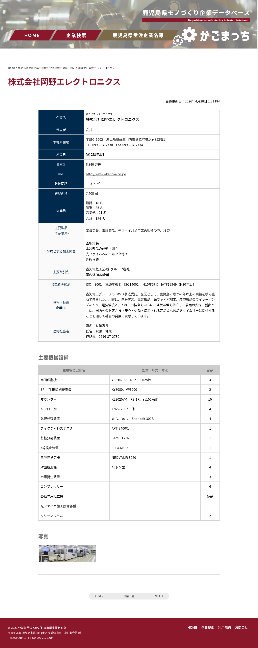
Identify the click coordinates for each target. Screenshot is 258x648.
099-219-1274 (21, 638)
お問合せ (241, 627)
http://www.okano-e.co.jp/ (106, 174)
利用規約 (224, 627)
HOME (32, 35)
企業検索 (76, 35)
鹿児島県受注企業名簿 (138, 35)
